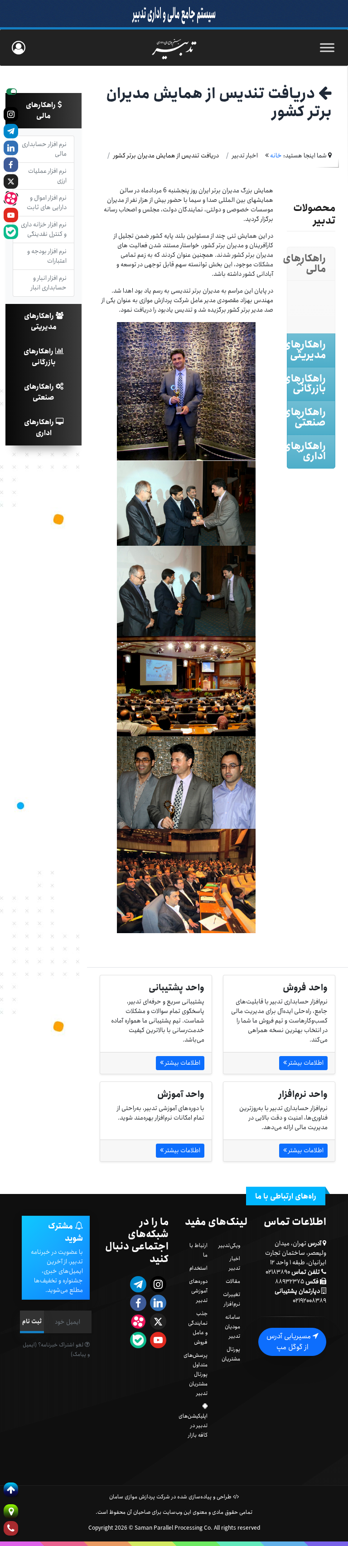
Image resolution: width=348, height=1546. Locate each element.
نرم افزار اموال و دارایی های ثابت (47, 202)
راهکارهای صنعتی (40, 392)
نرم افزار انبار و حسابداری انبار (49, 283)
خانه (276, 156)
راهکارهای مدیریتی (40, 321)
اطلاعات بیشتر (305, 1063)
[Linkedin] (11, 148)
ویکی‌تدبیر (229, 1245)
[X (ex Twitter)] (11, 181)
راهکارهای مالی (42, 110)
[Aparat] (11, 198)
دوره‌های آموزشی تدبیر (198, 1291)
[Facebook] (11, 164)
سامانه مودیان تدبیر (232, 1327)
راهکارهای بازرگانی (40, 357)
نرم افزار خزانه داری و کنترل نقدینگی (44, 229)
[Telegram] (11, 131)
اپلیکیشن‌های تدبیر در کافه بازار (193, 1425)
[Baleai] (11, 232)
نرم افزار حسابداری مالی (44, 149)
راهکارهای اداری (40, 427)
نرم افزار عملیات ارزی (47, 176)
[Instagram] (11, 114)
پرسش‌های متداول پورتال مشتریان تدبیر (196, 1374)
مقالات (233, 1281)
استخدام (198, 1268)
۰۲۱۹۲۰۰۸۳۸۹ (309, 1301)
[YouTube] (11, 215)
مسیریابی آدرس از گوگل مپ (289, 1342)
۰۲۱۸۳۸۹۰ (278, 1272)
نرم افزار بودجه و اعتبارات (47, 256)
